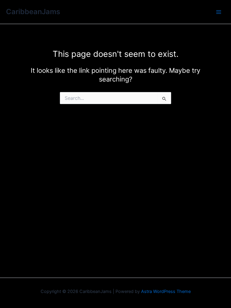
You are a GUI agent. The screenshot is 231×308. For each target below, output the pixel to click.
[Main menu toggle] (218, 12)
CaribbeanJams (33, 11)
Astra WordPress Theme (166, 291)
